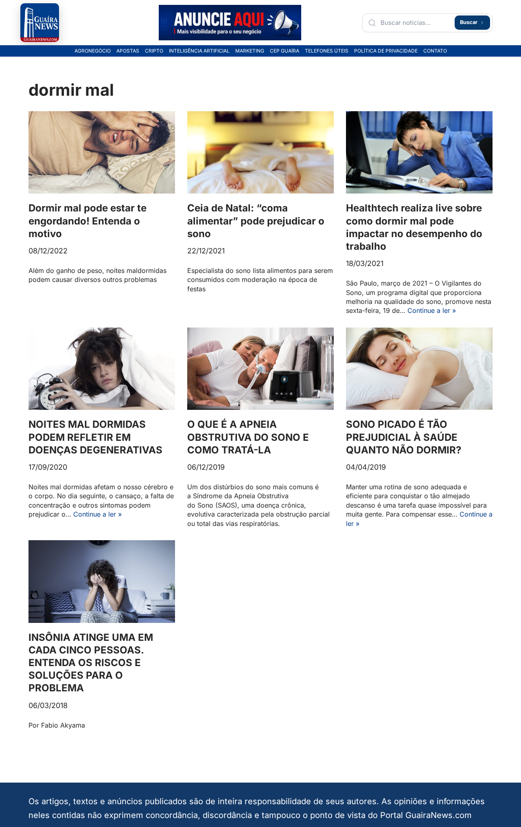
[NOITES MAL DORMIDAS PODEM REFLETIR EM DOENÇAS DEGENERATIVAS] (101, 369)
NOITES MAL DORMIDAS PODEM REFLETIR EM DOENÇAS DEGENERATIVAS (95, 436)
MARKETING (249, 50)
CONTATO (435, 50)
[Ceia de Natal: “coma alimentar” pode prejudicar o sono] (260, 152)
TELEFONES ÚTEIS (326, 50)
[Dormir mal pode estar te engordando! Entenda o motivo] (101, 152)
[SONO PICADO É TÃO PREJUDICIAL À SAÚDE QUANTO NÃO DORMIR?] (419, 369)
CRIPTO (154, 50)
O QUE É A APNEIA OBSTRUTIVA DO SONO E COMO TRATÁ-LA (248, 436)
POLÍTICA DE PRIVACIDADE (386, 50)
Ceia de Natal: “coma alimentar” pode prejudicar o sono (255, 220)
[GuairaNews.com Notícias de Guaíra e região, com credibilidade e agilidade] (39, 22)
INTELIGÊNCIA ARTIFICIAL (199, 50)
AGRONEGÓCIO (92, 50)
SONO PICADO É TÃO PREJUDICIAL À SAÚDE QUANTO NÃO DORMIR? (403, 436)
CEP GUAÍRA (284, 50)
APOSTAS (127, 50)
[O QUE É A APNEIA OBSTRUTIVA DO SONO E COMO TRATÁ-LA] (260, 369)
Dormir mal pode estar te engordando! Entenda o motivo (87, 220)
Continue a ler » (431, 310)
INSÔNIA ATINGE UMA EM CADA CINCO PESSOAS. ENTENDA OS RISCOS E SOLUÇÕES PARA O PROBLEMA (90, 662)
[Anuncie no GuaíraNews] (230, 23)
